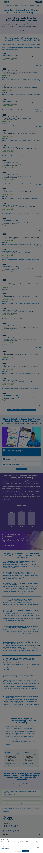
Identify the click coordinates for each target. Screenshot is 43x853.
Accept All (26, 851)
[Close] (41, 840)
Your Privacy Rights (17, 851)
